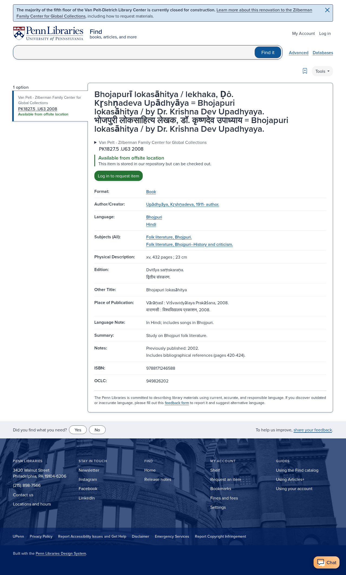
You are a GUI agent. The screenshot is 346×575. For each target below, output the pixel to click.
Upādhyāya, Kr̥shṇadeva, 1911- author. (182, 204)
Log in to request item (118, 176)
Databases (323, 52)
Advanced (298, 52)
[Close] (327, 10)
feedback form (177, 402)
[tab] (50, 106)
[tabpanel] (210, 160)
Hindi (151, 224)
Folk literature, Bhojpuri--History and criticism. (189, 244)
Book (151, 191)
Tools (320, 71)
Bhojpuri (154, 217)
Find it (267, 52)
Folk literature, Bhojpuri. (169, 237)
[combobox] (134, 52)
